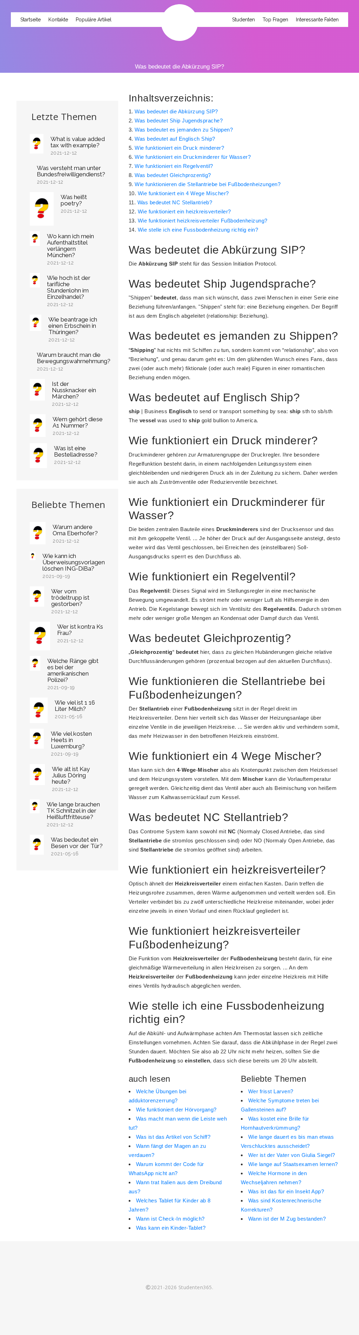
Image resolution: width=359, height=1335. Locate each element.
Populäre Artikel (93, 19)
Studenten (243, 19)
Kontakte (58, 19)
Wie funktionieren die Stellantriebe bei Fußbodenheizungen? (207, 184)
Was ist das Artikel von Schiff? (173, 1137)
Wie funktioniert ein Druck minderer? (179, 148)
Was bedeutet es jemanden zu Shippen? (184, 130)
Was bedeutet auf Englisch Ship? (175, 139)
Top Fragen (275, 19)
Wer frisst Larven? (270, 1091)
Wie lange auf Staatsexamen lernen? (293, 1164)
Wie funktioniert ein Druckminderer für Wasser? (193, 157)
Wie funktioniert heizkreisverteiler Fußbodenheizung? (202, 221)
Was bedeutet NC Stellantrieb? (174, 202)
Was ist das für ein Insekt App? (286, 1191)
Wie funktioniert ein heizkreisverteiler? (184, 211)
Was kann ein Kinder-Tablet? (171, 1228)
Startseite (30, 19)
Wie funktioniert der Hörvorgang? (176, 1109)
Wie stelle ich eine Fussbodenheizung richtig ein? (198, 230)
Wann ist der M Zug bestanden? (287, 1219)
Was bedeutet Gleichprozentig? (173, 175)
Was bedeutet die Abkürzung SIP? (176, 111)
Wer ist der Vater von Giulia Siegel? (291, 1155)
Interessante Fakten (317, 19)
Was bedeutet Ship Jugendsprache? (179, 120)
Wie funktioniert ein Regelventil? (174, 166)
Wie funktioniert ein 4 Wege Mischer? (183, 193)
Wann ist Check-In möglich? (170, 1219)
